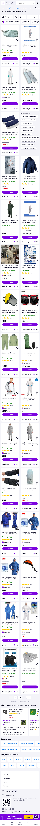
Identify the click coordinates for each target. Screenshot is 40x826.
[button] (10, 58)
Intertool (21, 765)
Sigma (13, 765)
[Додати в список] (17, 40)
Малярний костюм (27, 744)
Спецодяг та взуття (20, 8)
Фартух (36, 22)
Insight (4, 765)
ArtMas (27, 759)
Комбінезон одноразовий (10, 749)
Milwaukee (31, 765)
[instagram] (10, 809)
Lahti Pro (36, 759)
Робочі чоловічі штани (9, 744)
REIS (10, 759)
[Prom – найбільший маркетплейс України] (3, 3)
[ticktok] (13, 809)
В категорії (9, 3)
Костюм (26, 22)
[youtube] (3, 809)
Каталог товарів (6, 8)
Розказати (28, 817)
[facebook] (6, 809)
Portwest (18, 759)
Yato (3, 759)
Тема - (9, 791)
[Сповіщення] (37, 3)
